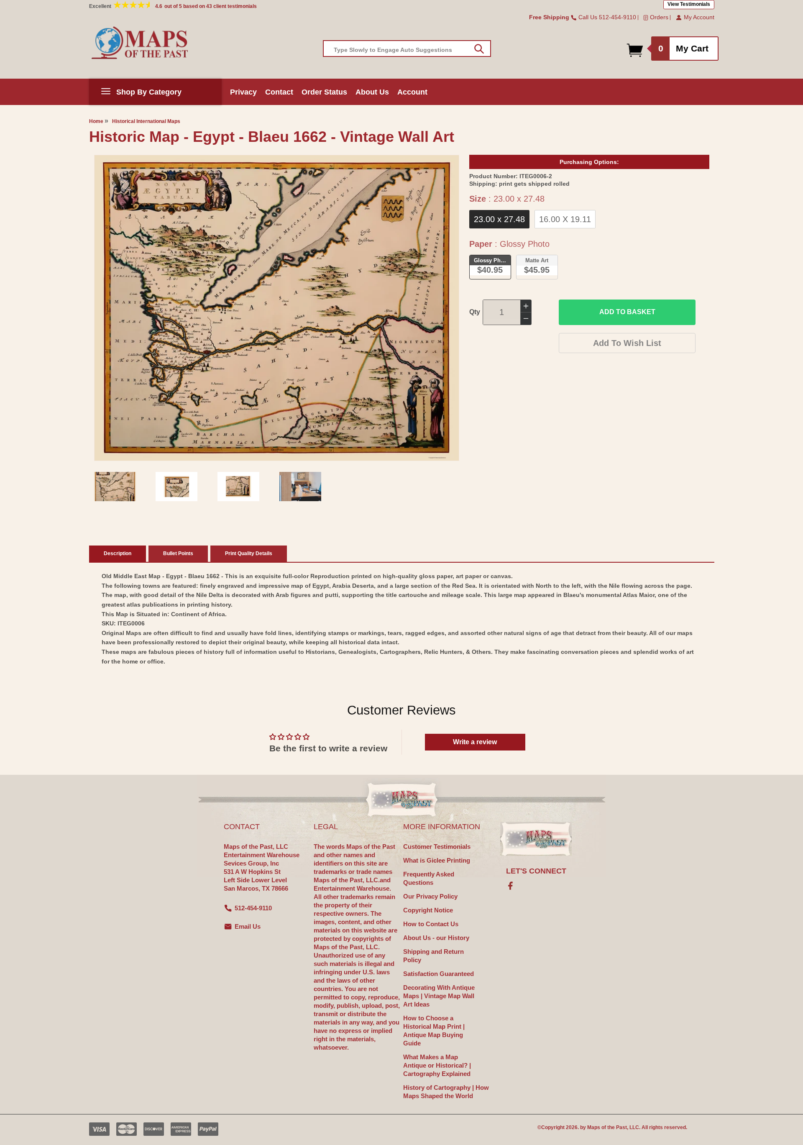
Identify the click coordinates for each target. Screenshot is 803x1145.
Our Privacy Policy (430, 896)
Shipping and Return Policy (433, 955)
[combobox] (407, 48)
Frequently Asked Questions (428, 878)
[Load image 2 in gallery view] (176, 486)
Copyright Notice (428, 910)
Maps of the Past (607, 1127)
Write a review (475, 741)
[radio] (499, 219)
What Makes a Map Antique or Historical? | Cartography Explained (437, 1065)
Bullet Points (178, 553)
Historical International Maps (146, 121)
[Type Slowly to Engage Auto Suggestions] (479, 49)
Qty (474, 311)
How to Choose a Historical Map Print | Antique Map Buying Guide (434, 1030)
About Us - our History (436, 937)
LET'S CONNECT (536, 871)
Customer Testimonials (437, 846)
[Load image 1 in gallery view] (115, 486)
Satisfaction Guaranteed (438, 973)
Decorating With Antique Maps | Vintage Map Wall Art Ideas (439, 996)
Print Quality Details (248, 553)
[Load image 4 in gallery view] (300, 486)
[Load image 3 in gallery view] (238, 486)
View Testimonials (688, 4)
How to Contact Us (430, 923)
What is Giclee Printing (436, 860)
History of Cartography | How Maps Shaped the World (446, 1091)
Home (96, 121)
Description (117, 553)
